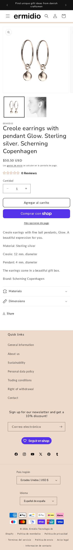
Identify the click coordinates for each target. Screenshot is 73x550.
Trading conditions (20, 380)
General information (21, 344)
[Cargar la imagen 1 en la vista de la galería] (14, 107)
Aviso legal (63, 539)
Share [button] (10, 313)
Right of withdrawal (20, 389)
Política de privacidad (56, 533)
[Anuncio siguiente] (66, 5)
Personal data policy (21, 371)
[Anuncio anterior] (7, 5)
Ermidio (33, 529)
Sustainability (16, 362)
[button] (8, 16)
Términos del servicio (19, 539)
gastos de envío (15, 165)
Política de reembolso (29, 533)
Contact (13, 397)
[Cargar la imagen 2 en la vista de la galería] (36, 107)
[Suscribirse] (60, 426)
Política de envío (44, 539)
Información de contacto (38, 545)
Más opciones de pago (36, 223)
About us (14, 353)
